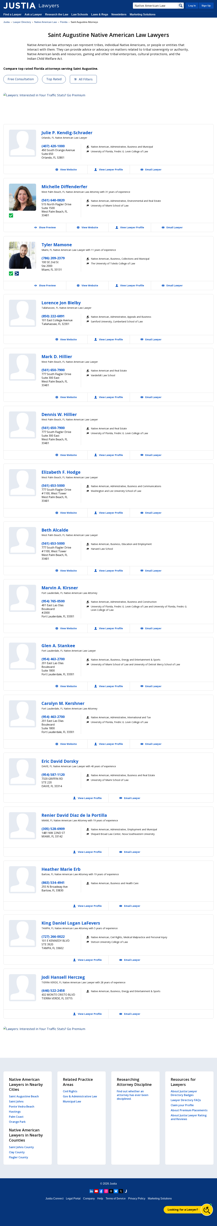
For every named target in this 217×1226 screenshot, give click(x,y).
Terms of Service (116, 1198)
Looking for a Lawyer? (183, 1209)
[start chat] (207, 1210)
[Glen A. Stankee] (22, 656)
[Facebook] (101, 1191)
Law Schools (79, 14)
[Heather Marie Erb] (22, 879)
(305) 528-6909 (53, 828)
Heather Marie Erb (61, 869)
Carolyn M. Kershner (63, 703)
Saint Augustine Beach (24, 1096)
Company (89, 1198)
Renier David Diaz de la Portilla (74, 815)
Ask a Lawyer (34, 14)
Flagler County (18, 1157)
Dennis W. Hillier (59, 414)
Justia (6, 22)
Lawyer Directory (22, 22)
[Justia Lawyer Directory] (19, 6)
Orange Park (17, 1122)
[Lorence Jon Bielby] (22, 313)
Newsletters (118, 14)
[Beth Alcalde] (22, 540)
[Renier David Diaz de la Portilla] (22, 825)
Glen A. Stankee (58, 645)
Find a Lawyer (12, 14)
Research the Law (56, 14)
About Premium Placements (189, 1110)
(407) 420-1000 (53, 146)
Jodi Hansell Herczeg (63, 977)
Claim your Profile (182, 1105)
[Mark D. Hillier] (22, 367)
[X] (121, 1191)
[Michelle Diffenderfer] (22, 197)
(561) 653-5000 (53, 485)
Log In (192, 5)
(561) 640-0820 (53, 200)
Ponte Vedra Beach (21, 1106)
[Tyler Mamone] (22, 255)
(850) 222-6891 (53, 316)
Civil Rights (70, 1091)
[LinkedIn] (91, 1191)
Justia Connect (54, 1198)
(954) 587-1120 (53, 774)
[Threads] (111, 1191)
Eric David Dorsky (60, 761)
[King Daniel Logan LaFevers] (22, 933)
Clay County (17, 1152)
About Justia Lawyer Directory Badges (184, 1093)
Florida (63, 22)
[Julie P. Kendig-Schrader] (22, 143)
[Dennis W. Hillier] (22, 425)
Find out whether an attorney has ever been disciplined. (132, 1095)
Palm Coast (16, 1117)
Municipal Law (72, 1101)
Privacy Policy (136, 1198)
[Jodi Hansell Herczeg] (22, 987)
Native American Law (45, 22)
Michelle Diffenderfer (64, 186)
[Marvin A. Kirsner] (22, 598)
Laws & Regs (99, 14)
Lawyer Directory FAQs (186, 1100)
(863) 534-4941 (53, 882)
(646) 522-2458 (53, 990)
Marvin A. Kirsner (60, 587)
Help (100, 1198)
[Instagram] (106, 1191)
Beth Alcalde (55, 530)
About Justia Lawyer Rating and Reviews (188, 1117)
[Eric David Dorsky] (22, 771)
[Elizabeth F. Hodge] (22, 482)
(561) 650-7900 (53, 370)
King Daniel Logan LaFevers (71, 923)
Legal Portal (73, 1198)
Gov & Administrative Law (80, 1096)
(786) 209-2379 (53, 258)
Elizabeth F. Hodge (61, 472)
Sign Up (206, 5)
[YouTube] (96, 1191)
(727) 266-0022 (53, 936)
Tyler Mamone (57, 244)
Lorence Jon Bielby (61, 302)
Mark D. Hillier (57, 356)
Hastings (15, 1111)
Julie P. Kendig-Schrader (67, 132)
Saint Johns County (21, 1147)
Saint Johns (16, 1101)
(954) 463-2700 (53, 659)
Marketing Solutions (142, 14)
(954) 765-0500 (53, 601)
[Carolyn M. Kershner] (22, 713)
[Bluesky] (116, 1191)
